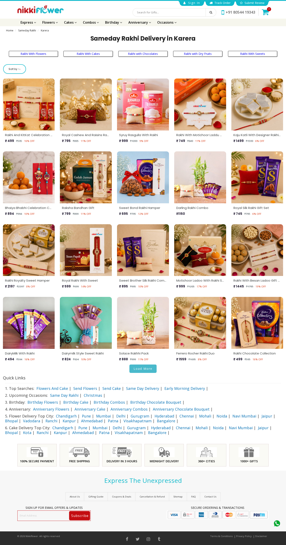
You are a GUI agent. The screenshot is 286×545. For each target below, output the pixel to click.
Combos (90, 22)
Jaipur (267, 416)
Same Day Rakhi (64, 395)
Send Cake (111, 388)
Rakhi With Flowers (33, 54)
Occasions (165, 22)
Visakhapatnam (138, 420)
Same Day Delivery (142, 388)
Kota (27, 432)
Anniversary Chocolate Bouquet (181, 409)
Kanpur (69, 420)
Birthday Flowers (42, 402)
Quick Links (14, 378)
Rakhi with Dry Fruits (198, 54)
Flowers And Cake (52, 388)
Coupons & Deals (121, 496)
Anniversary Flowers (51, 409)
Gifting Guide (95, 496)
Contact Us (210, 496)
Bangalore (166, 420)
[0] (265, 12)
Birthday (112, 22)
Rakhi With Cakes (88, 54)
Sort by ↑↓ (15, 69)
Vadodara (31, 420)
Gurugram (140, 416)
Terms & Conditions (221, 536)
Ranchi (51, 420)
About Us (75, 496)
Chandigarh (66, 416)
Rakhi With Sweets (252, 54)
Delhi (120, 416)
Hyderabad (164, 416)
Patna (113, 420)
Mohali (205, 416)
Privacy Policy (244, 536)
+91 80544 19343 (240, 12)
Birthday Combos (109, 402)
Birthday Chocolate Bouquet (155, 402)
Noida (221, 416)
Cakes (69, 22)
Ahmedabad (92, 420)
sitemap (178, 496)
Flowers (49, 22)
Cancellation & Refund (152, 496)
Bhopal (11, 420)
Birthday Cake (75, 402)
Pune (86, 416)
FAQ (193, 496)
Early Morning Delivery (184, 388)
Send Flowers (85, 388)
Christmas (93, 395)
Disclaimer (261, 536)
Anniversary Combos (129, 409)
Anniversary (138, 22)
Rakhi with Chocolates (143, 54)
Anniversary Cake (90, 409)
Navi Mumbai (244, 416)
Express (27, 22)
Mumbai (103, 416)
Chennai (186, 416)
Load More (143, 369)
